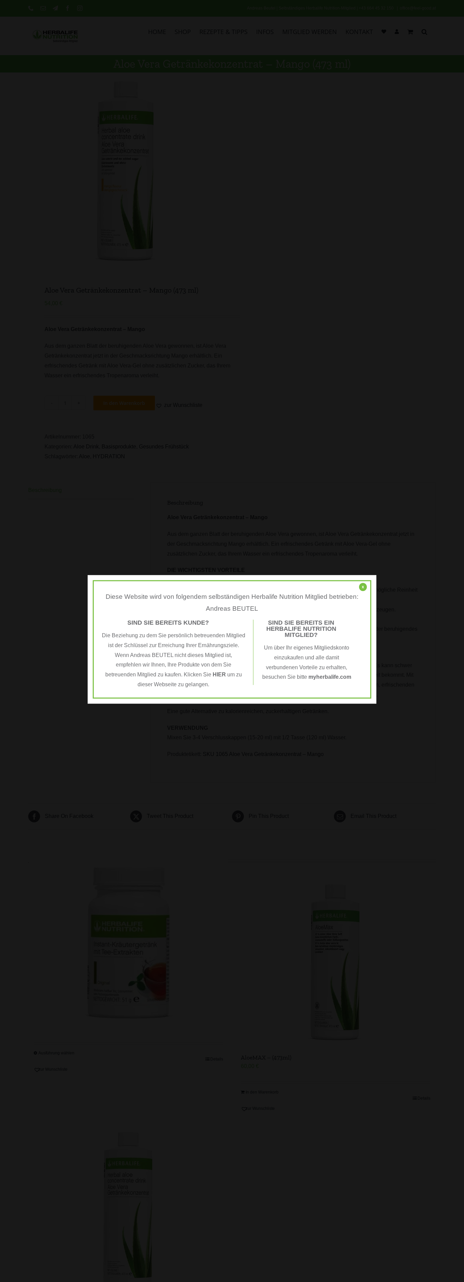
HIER (219, 674)
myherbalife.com (329, 677)
